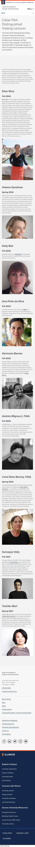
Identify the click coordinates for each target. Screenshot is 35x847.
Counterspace (14, 562)
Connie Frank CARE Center (11, 820)
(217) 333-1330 (6, 688)
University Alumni (8, 791)
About (3, 13)
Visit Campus (6, 780)
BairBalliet (18, 254)
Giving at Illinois (7, 794)
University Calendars (9, 798)
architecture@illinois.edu (9, 691)
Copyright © (22, 833)
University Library (8, 824)
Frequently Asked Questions (10, 727)
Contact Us (5, 731)
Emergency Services (9, 812)
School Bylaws (6, 734)
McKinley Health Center (10, 816)
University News (7, 777)
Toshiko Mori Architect (8, 616)
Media (4, 706)
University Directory (8, 802)
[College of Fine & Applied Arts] (10, 7)
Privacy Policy (7, 833)
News (3, 703)
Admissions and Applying (9, 720)
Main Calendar (6, 699)
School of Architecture (10, 9)
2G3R (25, 310)
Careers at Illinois (7, 773)
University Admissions (9, 769)
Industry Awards (7, 709)
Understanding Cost (8, 724)
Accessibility (7, 838)
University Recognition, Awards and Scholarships (16, 713)
